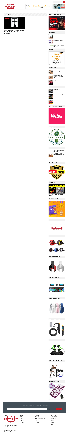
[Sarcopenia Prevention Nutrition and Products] (57, 193)
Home (5, 10)
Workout (39, 10)
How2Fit (35, 436)
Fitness (43, 10)
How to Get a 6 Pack (56, 89)
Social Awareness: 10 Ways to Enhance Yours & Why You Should (58, 81)
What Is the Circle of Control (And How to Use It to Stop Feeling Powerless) (14, 31)
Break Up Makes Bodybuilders (58, 94)
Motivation (19, 10)
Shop (9, 10)
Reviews (13, 10)
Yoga (59, 10)
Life (23, 10)
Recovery (55, 10)
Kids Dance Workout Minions (58, 100)
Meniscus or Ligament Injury (58, 40)
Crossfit (33, 10)
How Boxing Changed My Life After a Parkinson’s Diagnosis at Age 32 (58, 76)
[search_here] (64, 2)
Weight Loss (28, 10)
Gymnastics (49, 10)
